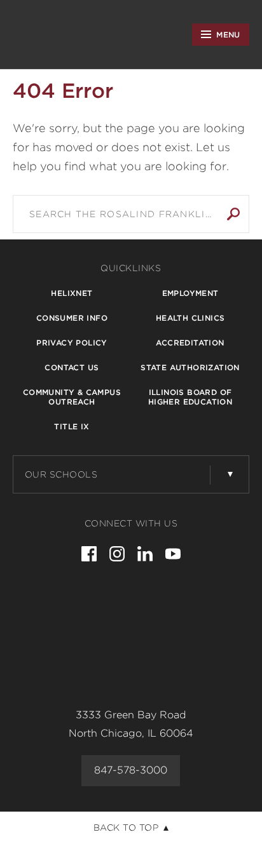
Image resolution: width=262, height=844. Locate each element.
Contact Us (72, 367)
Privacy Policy (71, 342)
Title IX (71, 426)
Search (233, 214)
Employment (190, 293)
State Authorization (190, 367)
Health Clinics (190, 318)
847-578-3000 (130, 770)
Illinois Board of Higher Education (190, 396)
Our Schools (61, 474)
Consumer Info (71, 318)
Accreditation (190, 342)
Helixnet (71, 293)
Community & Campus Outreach (72, 396)
